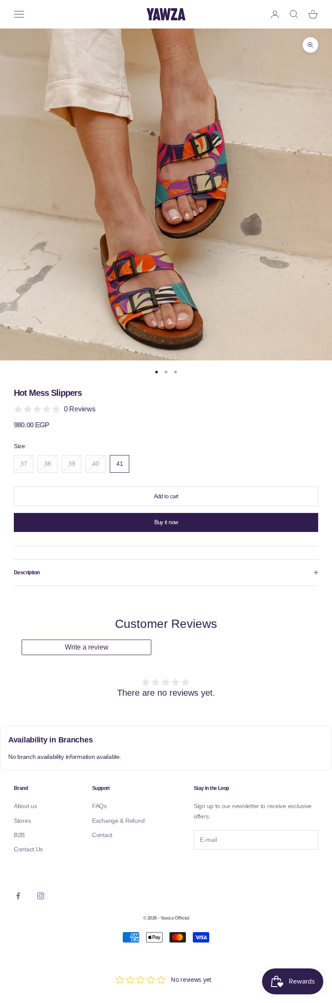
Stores (22, 820)
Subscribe (217, 868)
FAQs (99, 805)
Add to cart (166, 496)
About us (25, 805)
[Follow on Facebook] (18, 896)
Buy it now (166, 522)
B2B (19, 834)
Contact (102, 834)
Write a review (87, 647)
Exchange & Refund (118, 820)
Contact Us (28, 849)
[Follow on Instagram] (40, 896)
